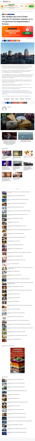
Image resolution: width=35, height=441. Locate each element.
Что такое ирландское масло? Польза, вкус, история (15, 316)
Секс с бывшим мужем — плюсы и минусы (13, 405)
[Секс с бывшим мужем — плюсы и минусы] (4, 242)
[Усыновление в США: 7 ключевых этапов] (4, 223)
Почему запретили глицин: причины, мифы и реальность (15, 409)
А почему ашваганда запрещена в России (13, 398)
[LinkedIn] (7, 41)
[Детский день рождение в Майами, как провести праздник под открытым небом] (4, 253)
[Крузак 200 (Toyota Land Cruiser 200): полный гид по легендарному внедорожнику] (4, 306)
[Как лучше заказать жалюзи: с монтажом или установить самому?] (4, 336)
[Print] (26, 103)
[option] (17, 121)
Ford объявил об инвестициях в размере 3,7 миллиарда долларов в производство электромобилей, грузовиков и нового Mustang (28, 168)
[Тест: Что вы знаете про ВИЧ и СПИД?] (4, 264)
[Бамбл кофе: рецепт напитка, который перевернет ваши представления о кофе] (4, 230)
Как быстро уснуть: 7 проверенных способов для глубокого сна (16, 203)
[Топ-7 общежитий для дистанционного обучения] (17, 174)
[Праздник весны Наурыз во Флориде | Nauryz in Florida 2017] (17, 153)
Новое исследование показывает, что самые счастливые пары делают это (18, 320)
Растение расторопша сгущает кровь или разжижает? (15, 244)
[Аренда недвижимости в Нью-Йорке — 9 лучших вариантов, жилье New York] (4, 193)
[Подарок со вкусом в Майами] (28, 153)
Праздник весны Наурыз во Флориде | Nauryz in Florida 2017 (17, 157)
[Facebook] (3, 41)
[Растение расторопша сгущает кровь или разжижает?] (4, 246)
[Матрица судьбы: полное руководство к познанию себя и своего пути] (4, 215)
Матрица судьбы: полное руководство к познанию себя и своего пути (17, 214)
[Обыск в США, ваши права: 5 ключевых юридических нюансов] (4, 418)
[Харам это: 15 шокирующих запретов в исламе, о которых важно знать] (4, 200)
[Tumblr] (9, 41)
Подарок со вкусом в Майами (28, 156)
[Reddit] (13, 41)
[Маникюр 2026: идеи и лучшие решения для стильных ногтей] (4, 261)
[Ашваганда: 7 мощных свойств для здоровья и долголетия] (4, 388)
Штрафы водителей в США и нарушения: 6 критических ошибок (16, 432)
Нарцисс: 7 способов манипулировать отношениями (15, 218)
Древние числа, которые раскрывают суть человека (15, 286)
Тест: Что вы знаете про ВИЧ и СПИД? (13, 263)
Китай (13, 14)
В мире (6, 14)
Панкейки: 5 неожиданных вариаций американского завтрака (16, 225)
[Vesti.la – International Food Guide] (7, 1)
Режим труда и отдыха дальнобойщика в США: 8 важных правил (16, 428)
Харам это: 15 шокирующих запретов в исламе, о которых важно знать (18, 199)
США (5, 11)
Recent (17, 188)
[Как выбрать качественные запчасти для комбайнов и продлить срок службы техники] (4, 329)
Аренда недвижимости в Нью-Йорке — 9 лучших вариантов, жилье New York (18, 191)
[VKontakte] (15, 41)
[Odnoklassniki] (17, 41)
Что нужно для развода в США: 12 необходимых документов (16, 237)
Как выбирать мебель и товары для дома (13, 271)
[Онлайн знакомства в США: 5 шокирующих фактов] (4, 249)
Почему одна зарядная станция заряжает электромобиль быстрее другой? (18, 278)
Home (3, 11)
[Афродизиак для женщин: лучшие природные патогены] (4, 234)
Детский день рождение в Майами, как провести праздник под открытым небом (19, 252)
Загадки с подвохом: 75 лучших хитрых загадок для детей (16, 312)
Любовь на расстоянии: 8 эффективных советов (14, 339)
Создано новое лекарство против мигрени (13, 297)
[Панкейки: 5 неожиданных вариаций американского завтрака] (4, 227)
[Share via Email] (24, 103)
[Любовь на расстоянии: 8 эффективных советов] (4, 340)
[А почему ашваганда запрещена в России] (4, 295)
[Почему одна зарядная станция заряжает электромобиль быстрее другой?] (4, 280)
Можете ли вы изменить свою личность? (13, 301)
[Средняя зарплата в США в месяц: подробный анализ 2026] (4, 196)
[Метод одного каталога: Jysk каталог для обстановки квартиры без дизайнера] (4, 212)
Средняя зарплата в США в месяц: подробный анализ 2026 (16, 195)
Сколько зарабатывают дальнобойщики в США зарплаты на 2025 (17, 390)
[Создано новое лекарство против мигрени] (4, 298)
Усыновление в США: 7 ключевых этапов (13, 394)
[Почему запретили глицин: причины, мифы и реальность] (4, 208)
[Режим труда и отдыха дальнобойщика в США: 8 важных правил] (4, 429)
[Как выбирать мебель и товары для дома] (4, 272)
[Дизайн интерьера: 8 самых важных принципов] (4, 276)
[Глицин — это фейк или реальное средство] (4, 310)
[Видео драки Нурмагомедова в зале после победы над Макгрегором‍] (6, 153)
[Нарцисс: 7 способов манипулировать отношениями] (4, 219)
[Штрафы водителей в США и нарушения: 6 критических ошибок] (4, 433)
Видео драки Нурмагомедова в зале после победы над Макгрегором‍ (6, 157)
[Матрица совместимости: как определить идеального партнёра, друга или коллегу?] (4, 422)
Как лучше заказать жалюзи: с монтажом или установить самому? (17, 335)
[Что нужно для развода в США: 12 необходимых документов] (4, 238)
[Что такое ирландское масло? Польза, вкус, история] (4, 317)
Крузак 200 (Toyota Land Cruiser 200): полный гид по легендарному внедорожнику (19, 305)
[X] (5, 41)
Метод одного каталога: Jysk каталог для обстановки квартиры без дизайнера (19, 210)
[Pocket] (19, 41)
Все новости (9, 14)
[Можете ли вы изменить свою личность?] (4, 302)
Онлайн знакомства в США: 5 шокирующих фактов (14, 248)
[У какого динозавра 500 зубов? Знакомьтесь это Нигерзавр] (4, 332)
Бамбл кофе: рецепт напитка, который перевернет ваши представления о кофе (19, 229)
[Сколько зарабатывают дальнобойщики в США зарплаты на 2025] (4, 391)
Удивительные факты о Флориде (9, 121)
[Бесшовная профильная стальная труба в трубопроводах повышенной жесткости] (4, 291)
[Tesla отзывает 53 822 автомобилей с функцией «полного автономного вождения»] (17, 163)
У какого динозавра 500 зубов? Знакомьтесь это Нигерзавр (16, 331)
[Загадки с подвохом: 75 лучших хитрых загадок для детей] (4, 314)
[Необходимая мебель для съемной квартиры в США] (4, 257)
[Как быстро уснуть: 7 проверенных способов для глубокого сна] (4, 204)
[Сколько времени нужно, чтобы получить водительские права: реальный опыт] (4, 325)
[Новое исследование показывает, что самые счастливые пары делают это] (4, 321)
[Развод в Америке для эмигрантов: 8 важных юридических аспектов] (4, 403)
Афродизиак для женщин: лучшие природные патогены (15, 233)
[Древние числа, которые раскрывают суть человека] (4, 287)
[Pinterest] (11, 41)
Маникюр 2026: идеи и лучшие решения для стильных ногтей (16, 259)
